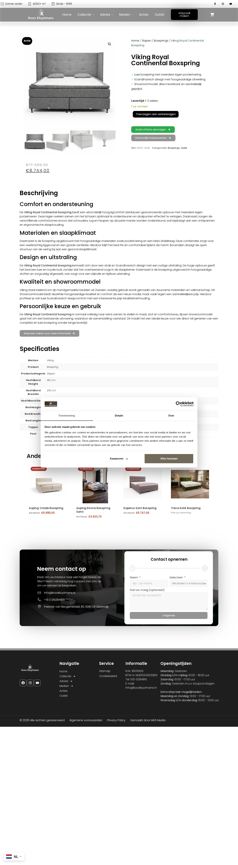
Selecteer (177, 577)
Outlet (159, 15)
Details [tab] (119, 415)
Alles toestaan (169, 458)
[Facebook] (23, 683)
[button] (109, 44)
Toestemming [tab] (66, 415)
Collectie (84, 15)
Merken (124, 15)
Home (66, 15)
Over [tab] (171, 415)
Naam (134, 577)
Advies (105, 15)
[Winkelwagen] (212, 15)
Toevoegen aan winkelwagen (156, 114)
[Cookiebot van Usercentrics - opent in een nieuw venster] (178, 404)
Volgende (168, 615)
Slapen (146, 41)
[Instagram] (30, 683)
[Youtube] (37, 683)
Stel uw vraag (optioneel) (147, 590)
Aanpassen (116, 458)
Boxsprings (161, 41)
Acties (143, 15)
